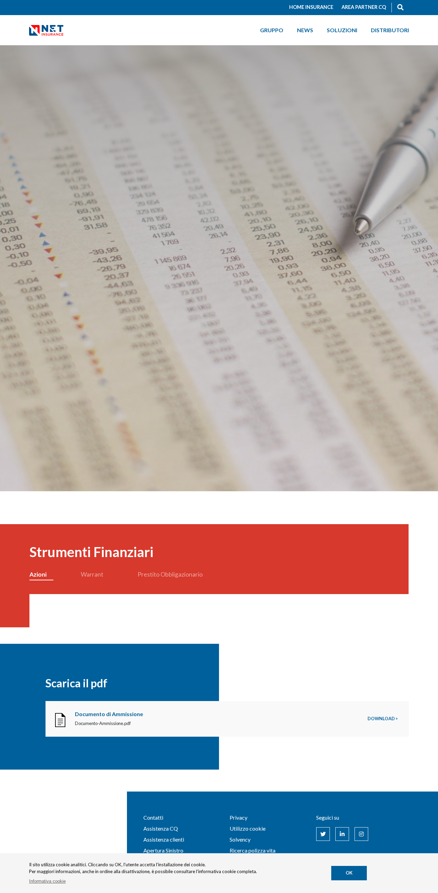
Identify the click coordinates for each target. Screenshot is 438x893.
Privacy (238, 817)
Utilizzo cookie (248, 828)
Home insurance (311, 7)
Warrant (92, 574)
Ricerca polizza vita (252, 850)
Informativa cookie (47, 881)
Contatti (153, 817)
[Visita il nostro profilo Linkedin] (342, 834)
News (305, 30)
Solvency (240, 839)
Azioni (38, 574)
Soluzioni (342, 30)
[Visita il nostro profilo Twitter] (323, 834)
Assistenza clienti (163, 839)
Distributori (390, 30)
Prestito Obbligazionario (170, 574)
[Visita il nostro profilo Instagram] (361, 834)
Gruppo (271, 30)
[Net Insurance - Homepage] (46, 30)
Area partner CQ (364, 7)
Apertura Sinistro (163, 850)
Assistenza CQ (160, 828)
